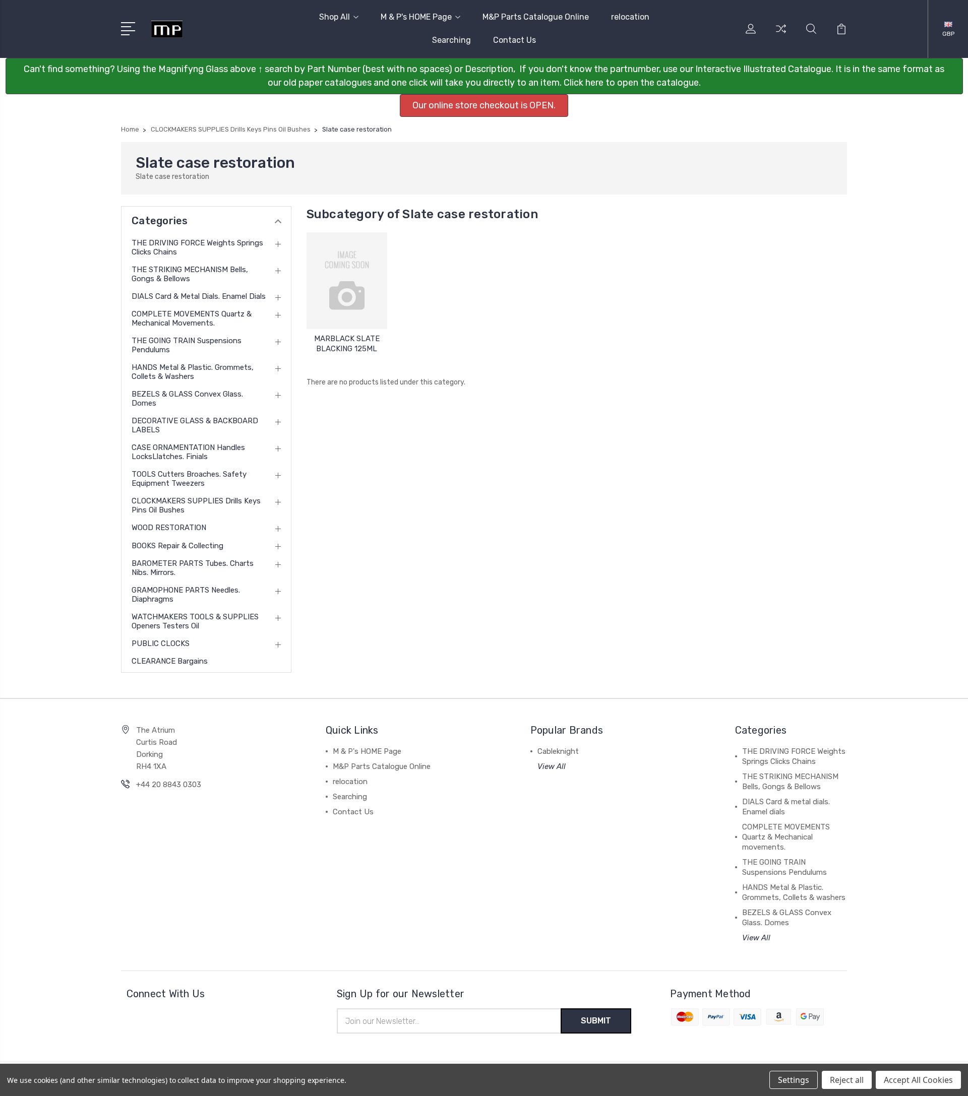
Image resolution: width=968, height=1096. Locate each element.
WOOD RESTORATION (169, 527)
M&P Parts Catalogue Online (535, 17)
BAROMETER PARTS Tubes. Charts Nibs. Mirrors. (193, 568)
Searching (451, 40)
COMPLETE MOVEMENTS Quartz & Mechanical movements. (192, 318)
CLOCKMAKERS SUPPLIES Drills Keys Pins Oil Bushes (196, 505)
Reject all (847, 1079)
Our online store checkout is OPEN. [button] (484, 105)
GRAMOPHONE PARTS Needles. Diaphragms (186, 595)
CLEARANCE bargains (170, 661)
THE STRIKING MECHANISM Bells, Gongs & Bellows (190, 274)
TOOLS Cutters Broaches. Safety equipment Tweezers (189, 479)
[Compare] (780, 34)
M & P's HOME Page (416, 17)
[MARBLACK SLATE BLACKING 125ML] (347, 280)
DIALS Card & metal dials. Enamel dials (199, 296)
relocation (630, 17)
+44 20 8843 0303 (168, 784)
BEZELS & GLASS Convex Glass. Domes (187, 399)
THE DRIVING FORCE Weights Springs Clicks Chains (197, 247)
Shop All (334, 17)
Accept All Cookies (918, 1079)
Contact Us (514, 40)
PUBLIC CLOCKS (161, 643)
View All (551, 766)
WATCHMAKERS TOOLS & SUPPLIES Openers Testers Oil (195, 621)
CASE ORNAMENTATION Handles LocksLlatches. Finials (188, 452)
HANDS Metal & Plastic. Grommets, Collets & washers (193, 372)
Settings (793, 1079)
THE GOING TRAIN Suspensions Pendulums (186, 345)
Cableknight (558, 751)
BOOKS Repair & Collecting (177, 545)
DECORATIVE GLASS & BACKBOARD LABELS (195, 425)
